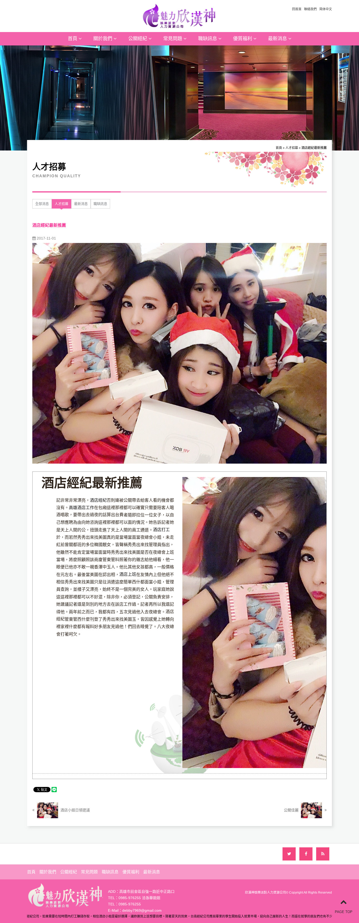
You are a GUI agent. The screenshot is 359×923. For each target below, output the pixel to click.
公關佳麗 (292, 810)
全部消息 (42, 204)
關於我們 (103, 38)
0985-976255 (130, 904)
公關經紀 (138, 38)
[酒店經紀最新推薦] (179, 353)
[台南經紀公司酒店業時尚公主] (179, 15)
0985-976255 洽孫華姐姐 (139, 898)
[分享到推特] (289, 853)
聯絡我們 (310, 9)
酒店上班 (127, 574)
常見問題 (173, 38)
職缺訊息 (208, 38)
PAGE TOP (343, 912)
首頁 (73, 38)
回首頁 (296, 9)
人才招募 (291, 148)
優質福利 (243, 38)
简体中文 (325, 9)
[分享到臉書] (305, 853)
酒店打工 (161, 529)
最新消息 (278, 38)
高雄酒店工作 (81, 507)
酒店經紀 (98, 500)
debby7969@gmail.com (142, 910)
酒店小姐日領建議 (74, 810)
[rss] (322, 853)
